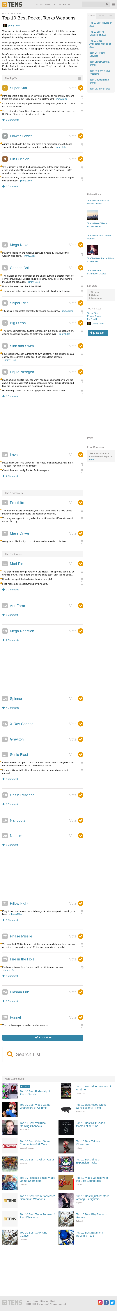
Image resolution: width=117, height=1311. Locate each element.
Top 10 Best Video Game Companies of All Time (35, 1143)
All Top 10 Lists (7, 13)
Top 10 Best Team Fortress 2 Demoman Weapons (37, 1198)
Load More (43, 1037)
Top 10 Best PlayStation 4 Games (91, 1216)
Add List (57, 4)
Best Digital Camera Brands (99, 63)
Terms (28, 1301)
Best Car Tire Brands (99, 88)
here (91, 459)
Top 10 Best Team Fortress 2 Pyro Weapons (37, 1216)
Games (18, 13)
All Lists (39, 4)
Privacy (36, 1301)
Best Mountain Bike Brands (99, 81)
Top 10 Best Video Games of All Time (93, 1088)
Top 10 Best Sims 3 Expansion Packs (88, 1161)
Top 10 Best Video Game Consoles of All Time (91, 1106)
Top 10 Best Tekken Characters (88, 1143)
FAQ (53, 1301)
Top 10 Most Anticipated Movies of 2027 (100, 43)
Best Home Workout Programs (99, 72)
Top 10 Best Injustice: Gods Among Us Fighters (92, 1198)
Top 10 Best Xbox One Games (33, 1234)
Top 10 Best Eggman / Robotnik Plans (89, 1234)
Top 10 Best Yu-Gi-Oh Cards (37, 1159)
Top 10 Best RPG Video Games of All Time (90, 1124)
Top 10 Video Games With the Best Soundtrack (92, 1179)
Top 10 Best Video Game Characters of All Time (35, 1106)
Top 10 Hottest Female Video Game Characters (37, 1179)
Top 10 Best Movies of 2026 (100, 24)
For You (66, 4)
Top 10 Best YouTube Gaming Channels (33, 1124)
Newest (48, 4)
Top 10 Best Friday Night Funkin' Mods (35, 1093)
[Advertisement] (42, 217)
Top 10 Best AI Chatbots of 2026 (97, 33)
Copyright (45, 1301)
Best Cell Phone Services (97, 54)
